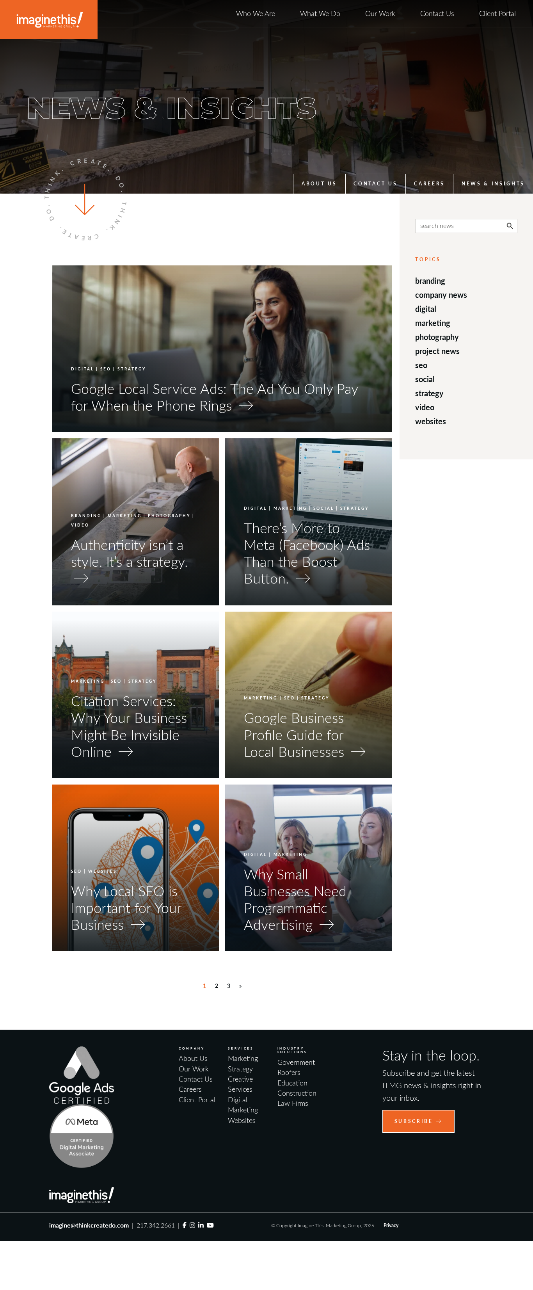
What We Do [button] (320, 13)
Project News (437, 350)
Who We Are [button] (255, 13)
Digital (425, 308)
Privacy (391, 1225)
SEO (421, 364)
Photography (437, 336)
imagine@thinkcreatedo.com (89, 1225)
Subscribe (413, 1121)
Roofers (288, 1072)
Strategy (429, 393)
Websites (430, 421)
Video (424, 407)
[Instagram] (192, 1225)
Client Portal (497, 13)
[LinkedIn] (201, 1225)
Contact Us (437, 13)
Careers (429, 183)
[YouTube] (210, 1225)
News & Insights (493, 183)
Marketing (432, 322)
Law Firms (292, 1103)
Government (296, 1062)
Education (292, 1082)
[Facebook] (185, 1225)
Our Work (380, 13)
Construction (296, 1093)
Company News (441, 294)
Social (425, 379)
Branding (430, 280)
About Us (319, 183)
